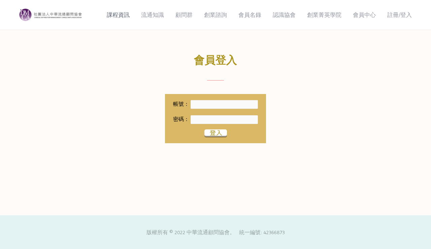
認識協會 (284, 14)
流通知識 (152, 14)
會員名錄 (249, 14)
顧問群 (184, 14)
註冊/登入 (399, 14)
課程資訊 (118, 14)
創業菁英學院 (324, 14)
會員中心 (364, 14)
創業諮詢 (215, 14)
